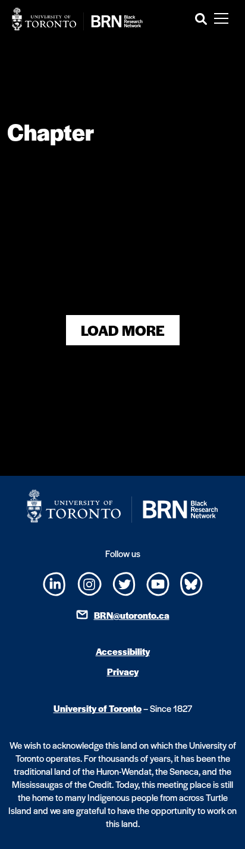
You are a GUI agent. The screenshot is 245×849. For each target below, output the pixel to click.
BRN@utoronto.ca (131, 615)
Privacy (123, 671)
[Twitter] (124, 582)
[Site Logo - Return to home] (77, 19)
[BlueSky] (191, 582)
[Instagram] (89, 582)
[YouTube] (157, 582)
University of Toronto (98, 708)
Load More (123, 330)
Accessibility (123, 651)
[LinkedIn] (54, 583)
